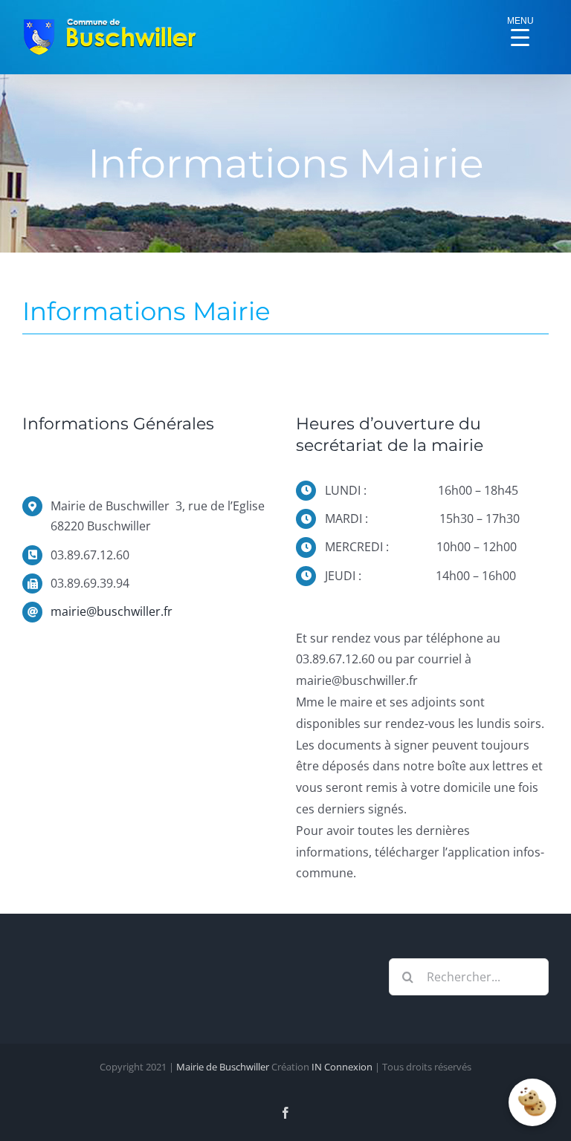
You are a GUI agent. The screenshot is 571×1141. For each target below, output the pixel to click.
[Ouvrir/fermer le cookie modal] (532, 1102)
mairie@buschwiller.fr (111, 611)
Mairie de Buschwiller (222, 1066)
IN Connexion (342, 1066)
